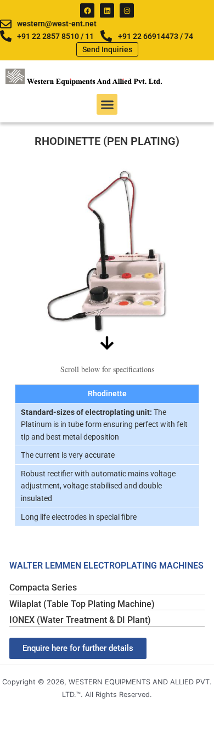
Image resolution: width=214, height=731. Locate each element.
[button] (107, 104)
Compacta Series (43, 587)
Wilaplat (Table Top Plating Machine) (82, 604)
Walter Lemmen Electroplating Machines (106, 565)
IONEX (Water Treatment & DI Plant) (80, 620)
